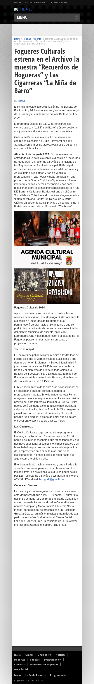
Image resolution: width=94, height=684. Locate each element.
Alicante (37, 38)
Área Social (21, 669)
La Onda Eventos (35, 3)
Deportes (19, 659)
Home (17, 38)
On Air (29, 654)
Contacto (19, 664)
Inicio (17, 3)
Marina (21, 101)
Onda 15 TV (44, 654)
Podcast (35, 659)
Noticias (27, 38)
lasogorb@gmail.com (51, 479)
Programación (58, 3)
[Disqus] (47, 589)
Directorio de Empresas (44, 664)
